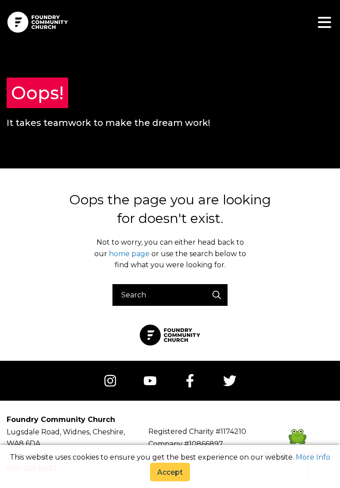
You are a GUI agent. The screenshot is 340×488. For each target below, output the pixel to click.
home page (129, 254)
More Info (313, 457)
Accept (170, 472)
